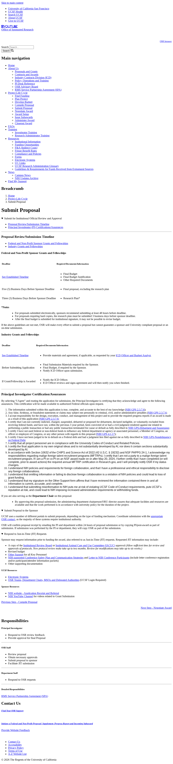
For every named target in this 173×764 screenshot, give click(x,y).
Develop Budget (23, 102)
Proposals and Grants (26, 71)
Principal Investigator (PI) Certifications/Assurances (35, 227)
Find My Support (17, 181)
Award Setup (22, 114)
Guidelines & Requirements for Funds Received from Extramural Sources (54, 169)
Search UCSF (15, 14)
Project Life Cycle (18, 92)
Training (12, 129)
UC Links (20, 163)
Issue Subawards (24, 117)
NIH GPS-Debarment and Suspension (148, 427)
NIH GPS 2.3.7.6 (135, 409)
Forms (18, 156)
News (11, 172)
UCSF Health (15, 11)
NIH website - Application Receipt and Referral (33, 593)
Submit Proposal (23, 108)
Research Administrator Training (32, 135)
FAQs (11, 126)
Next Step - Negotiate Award (156, 607)
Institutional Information (28, 141)
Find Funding (22, 95)
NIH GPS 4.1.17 (106, 434)
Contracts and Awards (26, 74)
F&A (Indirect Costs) (26, 147)
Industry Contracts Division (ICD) (33, 77)
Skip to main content (12, 2)
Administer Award (24, 120)
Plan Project (21, 98)
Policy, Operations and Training (32, 80)
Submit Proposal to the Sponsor (21, 510)
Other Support (15, 554)
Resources (13, 138)
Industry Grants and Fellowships (25, 246)
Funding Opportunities (27, 144)
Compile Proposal (24, 105)
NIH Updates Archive (26, 178)
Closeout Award (23, 123)
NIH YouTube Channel (20, 596)
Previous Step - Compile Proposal (19, 602)
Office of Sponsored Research (17, 29)
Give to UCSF (16, 20)
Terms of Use (15, 750)
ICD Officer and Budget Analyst (133, 355)
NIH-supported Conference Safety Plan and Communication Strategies (45, 557)
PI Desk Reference (25, 83)
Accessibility (15, 744)
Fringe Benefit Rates (26, 150)
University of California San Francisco (28, 8)
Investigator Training (26, 132)
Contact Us (14, 741)
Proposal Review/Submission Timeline (28, 224)
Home (11, 65)
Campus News (23, 175)
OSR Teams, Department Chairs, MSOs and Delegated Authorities (43, 580)
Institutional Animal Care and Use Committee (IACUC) (85, 545)
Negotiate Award (24, 111)
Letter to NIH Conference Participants (109, 557)
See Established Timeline (15, 276)
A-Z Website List (17, 753)
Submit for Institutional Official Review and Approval (33, 218)
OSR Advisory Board (26, 86)
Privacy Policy (16, 747)
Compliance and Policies (28, 153)
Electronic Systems (25, 159)
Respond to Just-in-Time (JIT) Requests (25, 533)
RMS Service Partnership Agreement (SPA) (38, 89)
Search (5, 47)
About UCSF (15, 17)
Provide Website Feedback (15, 730)
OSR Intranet (166, 41)
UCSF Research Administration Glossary (37, 166)
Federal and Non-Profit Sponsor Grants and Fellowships (38, 243)
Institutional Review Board (37, 545)
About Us (13, 68)
